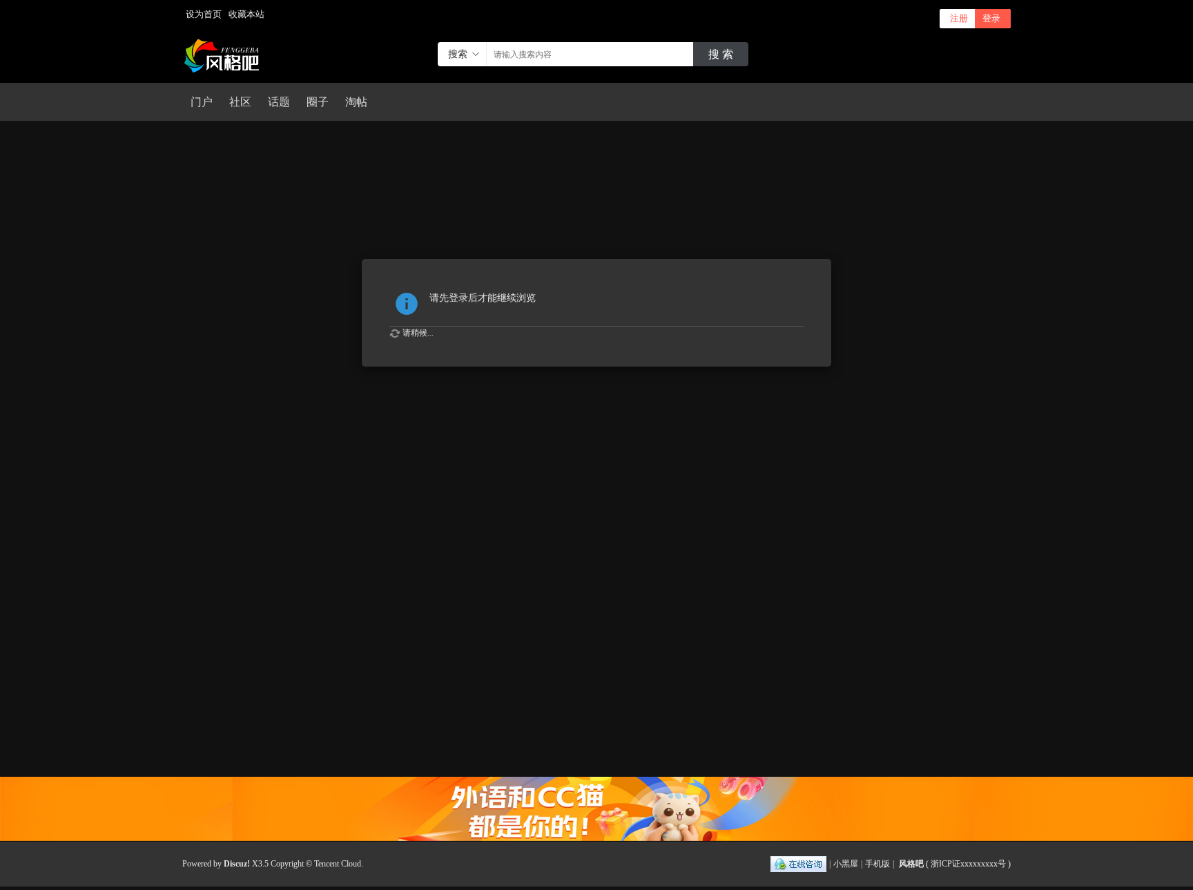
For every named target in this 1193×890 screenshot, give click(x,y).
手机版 (877, 864)
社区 (240, 102)
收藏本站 (246, 14)
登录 (991, 18)
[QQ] (798, 864)
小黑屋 (845, 864)
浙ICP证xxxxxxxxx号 (968, 864)
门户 (202, 102)
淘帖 (356, 102)
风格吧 (911, 864)
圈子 (318, 102)
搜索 (457, 54)
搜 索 (720, 54)
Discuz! (237, 864)
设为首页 (204, 14)
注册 (959, 18)
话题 (279, 102)
